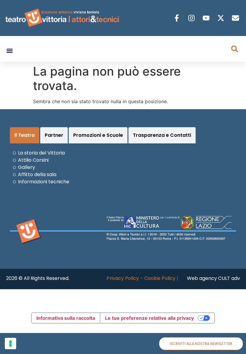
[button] (9, 51)
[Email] (236, 18)
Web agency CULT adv (213, 278)
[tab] (24, 135)
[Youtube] (207, 18)
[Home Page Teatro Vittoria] (63, 18)
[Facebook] (177, 18)
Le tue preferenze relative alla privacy (149, 318)
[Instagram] (192, 18)
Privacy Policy (122, 278)
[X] (221, 18)
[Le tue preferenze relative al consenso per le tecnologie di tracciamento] (10, 343)
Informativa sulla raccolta (65, 318)
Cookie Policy (160, 278)
